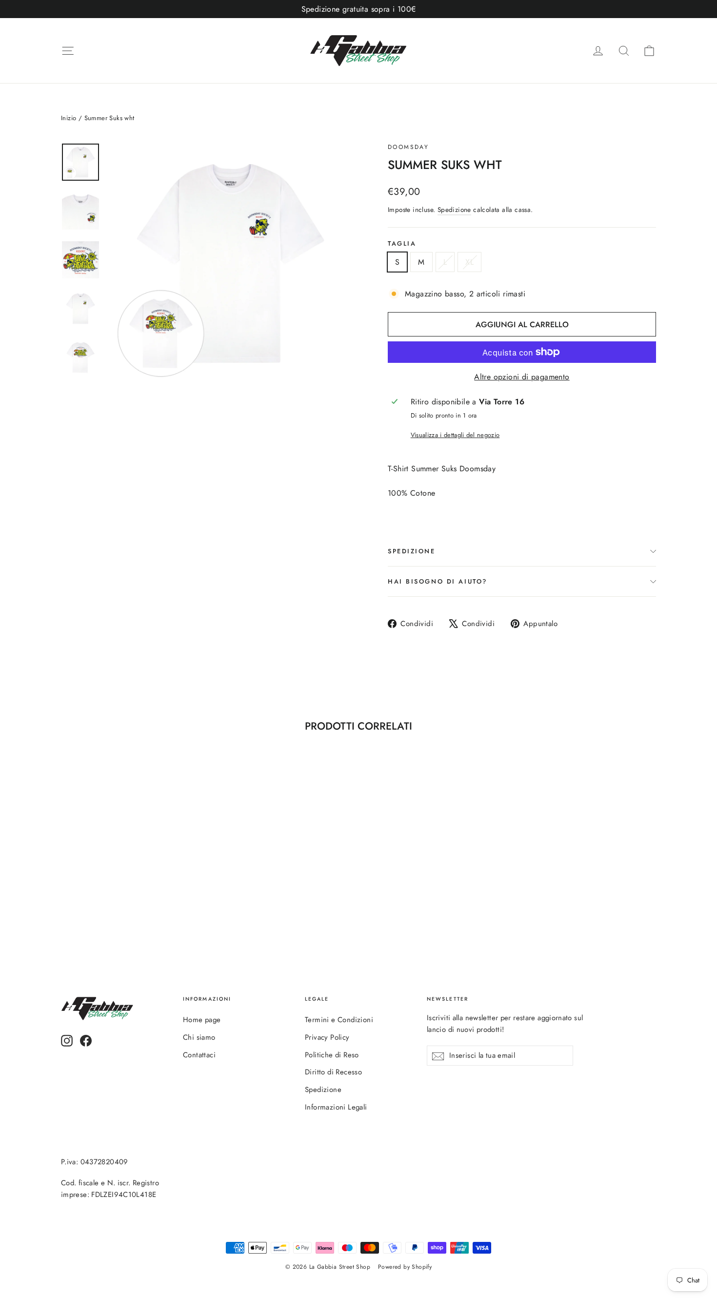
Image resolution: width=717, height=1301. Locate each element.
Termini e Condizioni (339, 1019)
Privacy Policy (327, 1037)
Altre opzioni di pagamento (521, 376)
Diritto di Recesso (333, 1072)
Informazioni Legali (336, 1107)
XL (469, 262)
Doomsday (408, 147)
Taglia (402, 243)
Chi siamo (199, 1037)
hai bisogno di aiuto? (437, 581)
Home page (202, 1019)
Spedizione (454, 209)
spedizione (412, 551)
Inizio (68, 118)
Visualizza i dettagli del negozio (455, 435)
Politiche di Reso (332, 1054)
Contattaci (199, 1054)
